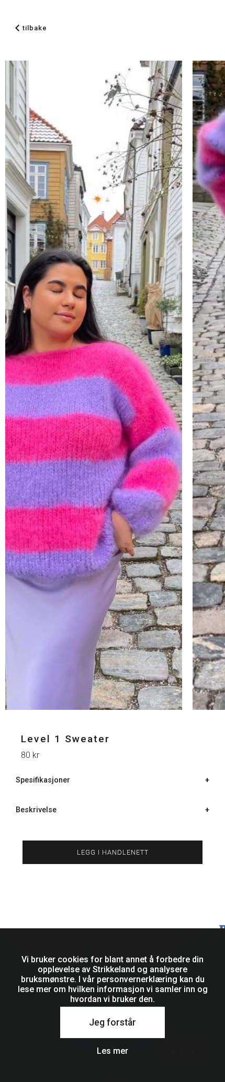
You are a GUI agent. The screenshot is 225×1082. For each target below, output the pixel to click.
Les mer (112, 1051)
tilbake (34, 28)
